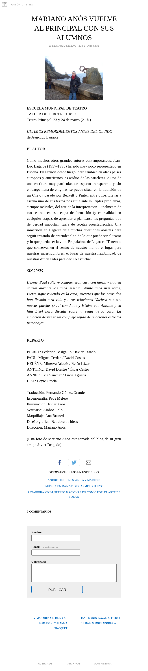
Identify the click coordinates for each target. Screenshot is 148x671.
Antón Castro (22, 4)
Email (88, 462)
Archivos (74, 663)
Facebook (59, 462)
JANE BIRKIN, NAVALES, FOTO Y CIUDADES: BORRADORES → (100, 621)
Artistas (93, 45)
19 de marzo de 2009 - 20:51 (67, 45)
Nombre (36, 532)
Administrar (103, 663)
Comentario (38, 561)
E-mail (44, 546)
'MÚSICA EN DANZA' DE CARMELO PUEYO (74, 486)
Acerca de (45, 663)
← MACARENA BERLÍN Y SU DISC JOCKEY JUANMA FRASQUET (50, 623)
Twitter (74, 462)
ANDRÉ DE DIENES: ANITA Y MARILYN (74, 480)
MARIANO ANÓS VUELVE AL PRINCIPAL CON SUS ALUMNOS (74, 28)
